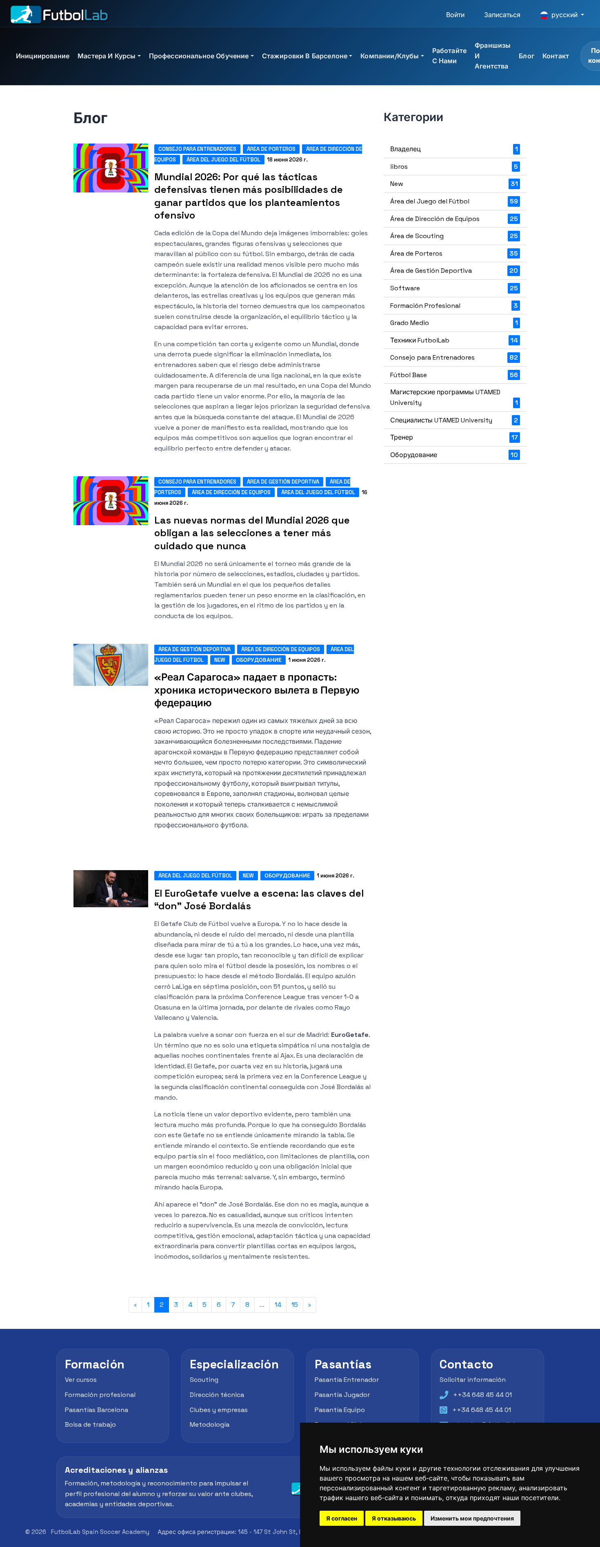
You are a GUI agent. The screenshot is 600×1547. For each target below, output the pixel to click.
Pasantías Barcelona (96, 1410)
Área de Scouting (454, 236)
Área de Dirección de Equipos (231, 492)
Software (454, 288)
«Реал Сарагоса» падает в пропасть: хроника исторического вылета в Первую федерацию (257, 690)
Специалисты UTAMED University (454, 420)
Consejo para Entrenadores (197, 149)
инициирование (42, 56)
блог (526, 56)
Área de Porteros (271, 149)
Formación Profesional (454, 305)
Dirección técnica (217, 1394)
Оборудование (259, 659)
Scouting (204, 1380)
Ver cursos (81, 1380)
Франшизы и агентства (493, 56)
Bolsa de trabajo (90, 1425)
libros (454, 166)
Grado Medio (454, 322)
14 (278, 1304)
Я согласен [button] (341, 1518)
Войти (455, 15)
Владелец (454, 149)
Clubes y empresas (219, 1410)
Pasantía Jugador (342, 1394)
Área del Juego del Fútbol (223, 159)
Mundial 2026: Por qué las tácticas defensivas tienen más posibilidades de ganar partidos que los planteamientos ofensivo (248, 195)
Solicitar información (473, 1380)
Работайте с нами (449, 56)
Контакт (555, 56)
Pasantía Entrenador (347, 1380)
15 (294, 1304)
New (219, 659)
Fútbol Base (454, 375)
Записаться (502, 15)
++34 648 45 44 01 (482, 1394)
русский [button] (564, 15)
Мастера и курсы (107, 56)
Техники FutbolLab (454, 340)
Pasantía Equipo (340, 1410)
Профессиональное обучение (199, 56)
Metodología (209, 1425)
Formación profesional (100, 1394)
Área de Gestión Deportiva (283, 481)
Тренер (454, 437)
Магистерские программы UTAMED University (454, 397)
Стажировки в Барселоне (305, 56)
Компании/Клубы (389, 56)
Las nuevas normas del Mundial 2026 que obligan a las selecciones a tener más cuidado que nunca (252, 533)
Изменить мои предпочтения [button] (472, 1518)
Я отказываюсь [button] (394, 1518)
